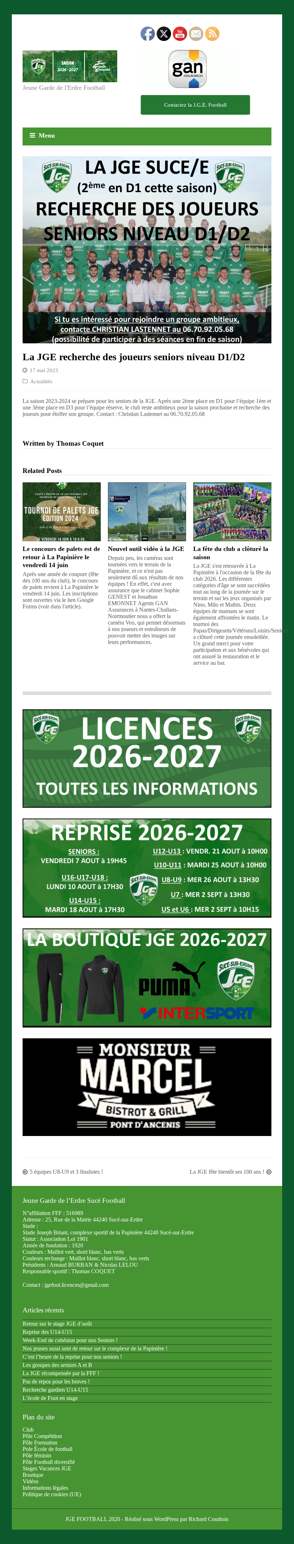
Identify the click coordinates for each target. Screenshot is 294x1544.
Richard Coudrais (208, 1519)
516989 (74, 1213)
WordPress (166, 1519)
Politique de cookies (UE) (52, 1494)
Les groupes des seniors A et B (57, 1365)
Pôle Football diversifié (49, 1462)
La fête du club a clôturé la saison (230, 553)
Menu (47, 135)
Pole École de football (47, 1449)
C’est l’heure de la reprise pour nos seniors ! (72, 1357)
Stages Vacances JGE (47, 1468)
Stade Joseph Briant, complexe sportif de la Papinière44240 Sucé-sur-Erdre (108, 1232)
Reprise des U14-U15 (47, 1332)
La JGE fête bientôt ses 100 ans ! (227, 1172)
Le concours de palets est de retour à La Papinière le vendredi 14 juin (61, 557)
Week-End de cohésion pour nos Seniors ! (70, 1340)
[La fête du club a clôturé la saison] (232, 511)
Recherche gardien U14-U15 (55, 1390)
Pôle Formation (40, 1442)
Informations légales (45, 1488)
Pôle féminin (37, 1455)
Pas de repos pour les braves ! (56, 1381)
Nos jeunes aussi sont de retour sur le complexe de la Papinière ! (95, 1348)
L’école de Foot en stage (50, 1398)
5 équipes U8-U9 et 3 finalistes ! (66, 1172)
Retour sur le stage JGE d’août (57, 1324)
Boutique (33, 1475)
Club (28, 1430)
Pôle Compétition (42, 1436)
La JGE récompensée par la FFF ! (61, 1373)
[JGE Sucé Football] (70, 66)
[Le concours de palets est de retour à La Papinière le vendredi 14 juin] (62, 511)
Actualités (41, 381)
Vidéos (30, 1481)
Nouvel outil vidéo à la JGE (146, 548)
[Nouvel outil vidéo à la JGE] (147, 511)
